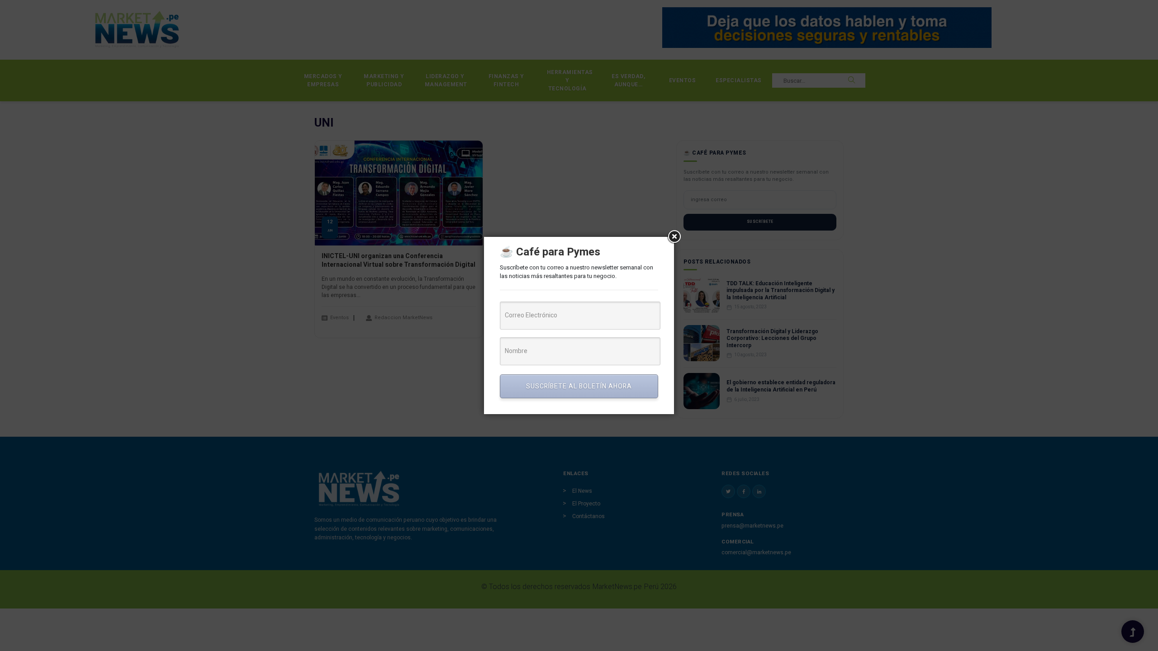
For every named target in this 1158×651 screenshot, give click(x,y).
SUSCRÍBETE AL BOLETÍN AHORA (579, 386)
